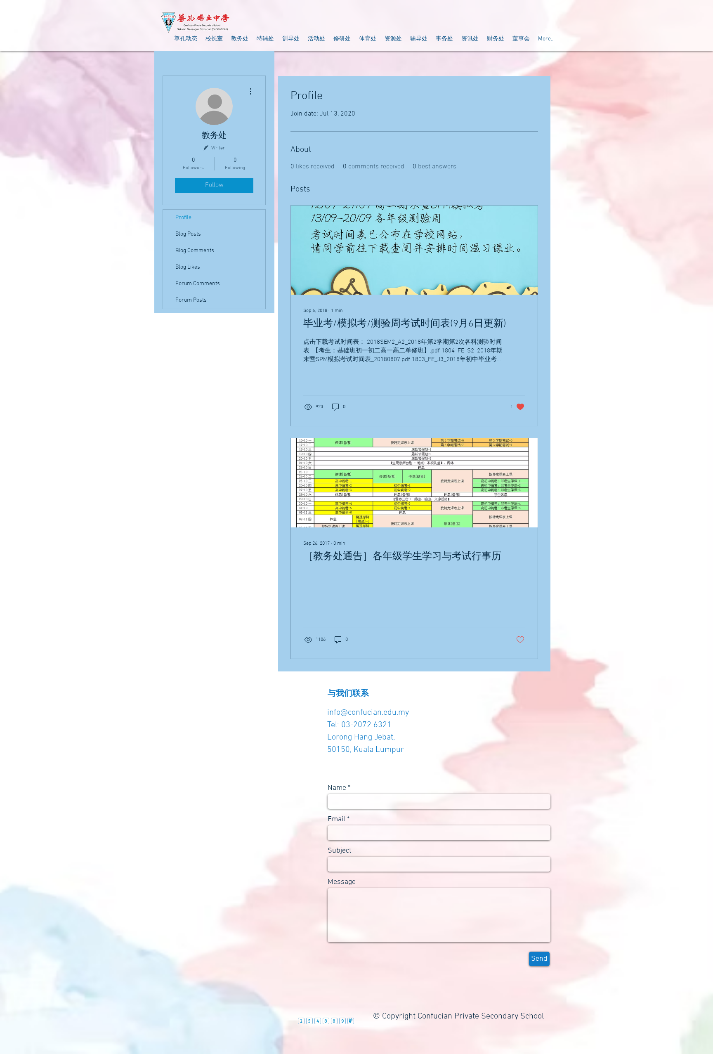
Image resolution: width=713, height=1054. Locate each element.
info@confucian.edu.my (368, 713)
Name (337, 788)
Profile (183, 217)
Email (336, 819)
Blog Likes (187, 267)
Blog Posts (188, 234)
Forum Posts (191, 300)
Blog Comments (194, 250)
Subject (340, 851)
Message (342, 882)
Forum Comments (197, 283)
